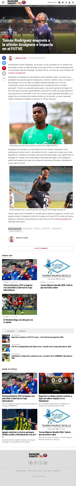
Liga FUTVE (46, 228)
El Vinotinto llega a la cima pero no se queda (18, 321)
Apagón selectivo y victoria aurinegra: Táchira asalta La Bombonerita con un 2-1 (19, 434)
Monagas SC (57, 228)
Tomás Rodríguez (15, 231)
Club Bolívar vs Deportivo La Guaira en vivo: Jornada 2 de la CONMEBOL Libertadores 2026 (41, 357)
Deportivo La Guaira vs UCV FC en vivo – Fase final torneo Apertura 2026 (37, 337)
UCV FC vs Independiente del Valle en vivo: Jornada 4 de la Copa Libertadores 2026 (41, 347)
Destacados (27, 228)
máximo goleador (61, 219)
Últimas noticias (21, 471)
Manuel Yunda (21, 58)
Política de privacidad (34, 471)
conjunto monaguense (17, 73)
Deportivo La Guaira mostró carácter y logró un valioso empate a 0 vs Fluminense (55, 398)
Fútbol (36, 228)
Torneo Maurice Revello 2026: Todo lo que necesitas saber (56, 286)
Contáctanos (56, 471)
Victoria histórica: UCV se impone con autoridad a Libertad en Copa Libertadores (17, 287)
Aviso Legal (46, 471)
